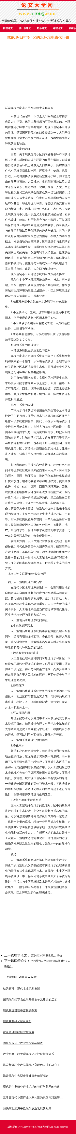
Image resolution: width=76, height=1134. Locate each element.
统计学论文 (25, 28)
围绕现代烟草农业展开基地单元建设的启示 (30, 999)
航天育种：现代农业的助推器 (21, 988)
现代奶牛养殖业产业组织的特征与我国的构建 (31, 1086)
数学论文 (42, 28)
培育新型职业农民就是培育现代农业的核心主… (33, 1064)
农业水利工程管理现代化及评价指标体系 (28, 1054)
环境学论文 (56, 20)
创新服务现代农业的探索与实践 (23, 1043)
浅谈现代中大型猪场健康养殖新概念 (25, 1075)
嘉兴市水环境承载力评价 (46, 955)
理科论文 (41, 20)
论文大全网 (26, 20)
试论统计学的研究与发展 (18, 1032)
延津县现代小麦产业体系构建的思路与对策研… (33, 1097)
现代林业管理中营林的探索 (20, 1010)
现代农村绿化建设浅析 (17, 1021)
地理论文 (58, 28)
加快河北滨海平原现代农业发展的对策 (27, 1108)
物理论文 (8, 28)
